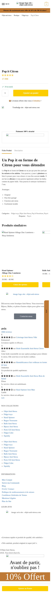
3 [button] (3, 398)
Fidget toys (25, 15)
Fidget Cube (8, 433)
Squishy (7, 436)
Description (18, 151)
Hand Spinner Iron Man (25, 390)
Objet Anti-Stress (25, 213)
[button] (8, 75)
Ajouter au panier (30, 93)
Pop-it (46, 213)
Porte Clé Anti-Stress (12, 430)
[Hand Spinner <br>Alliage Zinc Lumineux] (20, 249)
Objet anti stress (6, 15)
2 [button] (2, 398)
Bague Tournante (10, 421)
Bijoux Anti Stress (11, 427)
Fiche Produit (7, 151)
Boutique (16, 15)
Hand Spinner (9, 418)
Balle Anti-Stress (10, 424)
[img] (7, 337)
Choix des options (20, 285)
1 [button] (1, 398)
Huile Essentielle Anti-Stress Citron (30, 348)
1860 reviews (6, 332)
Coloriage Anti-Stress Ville (26, 337)
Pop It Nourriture (37, 213)
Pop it (29, 216)
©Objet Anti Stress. (7, 550)
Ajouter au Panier (25, 588)
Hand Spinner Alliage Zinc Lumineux (11, 271)
